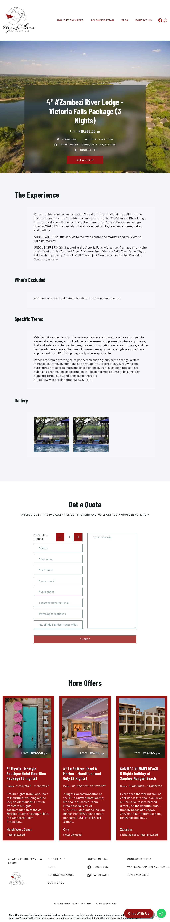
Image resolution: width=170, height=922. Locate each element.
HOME (51, 867)
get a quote (85, 159)
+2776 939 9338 (137, 874)
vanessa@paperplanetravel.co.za (144, 867)
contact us (56, 882)
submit (85, 639)
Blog (124, 20)
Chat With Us (138, 913)
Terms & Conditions (105, 903)
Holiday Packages (70, 20)
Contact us (144, 20)
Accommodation (102, 20)
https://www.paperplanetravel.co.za (58, 380)
